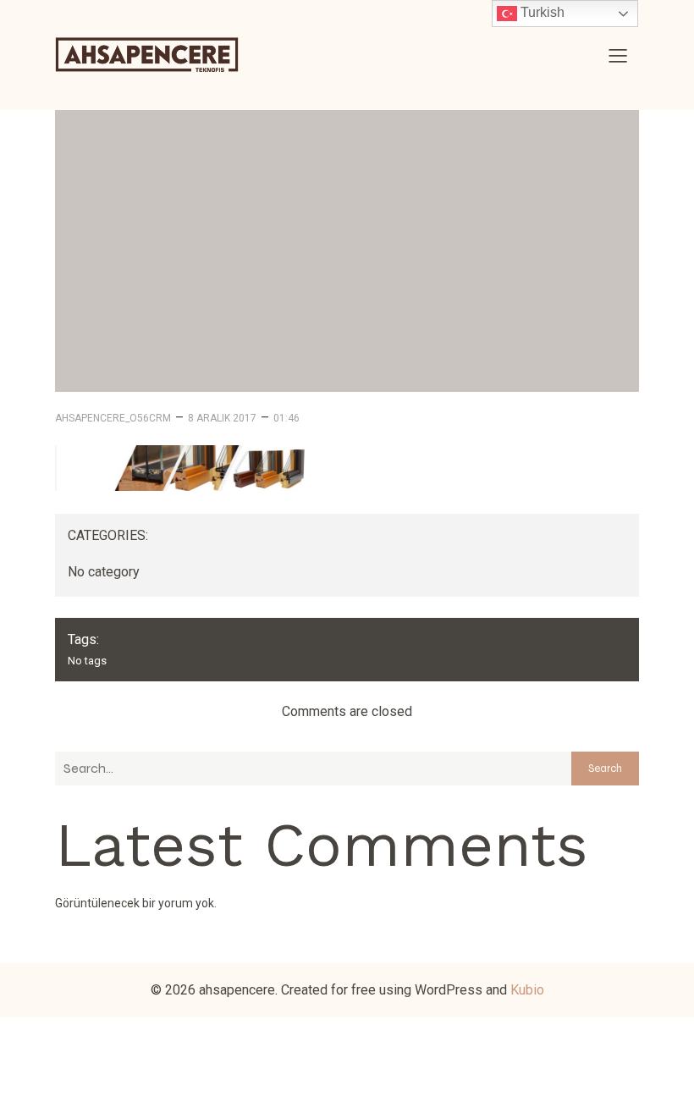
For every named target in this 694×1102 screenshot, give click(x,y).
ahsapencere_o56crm (113, 418)
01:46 (286, 418)
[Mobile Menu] (618, 55)
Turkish (541, 12)
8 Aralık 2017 (222, 418)
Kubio (527, 990)
